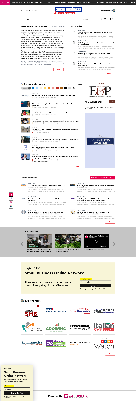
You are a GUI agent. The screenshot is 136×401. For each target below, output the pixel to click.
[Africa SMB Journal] (32, 310)
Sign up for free (95, 286)
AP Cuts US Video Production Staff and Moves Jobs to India (69, 2)
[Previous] (22, 244)
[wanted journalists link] (100, 91)
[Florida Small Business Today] (32, 327)
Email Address (86, 279)
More (58, 69)
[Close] (30, 367)
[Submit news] (11, 195)
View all (132, 2)
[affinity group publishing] (11, 202)
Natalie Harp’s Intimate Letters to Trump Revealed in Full (21, 2)
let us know (52, 63)
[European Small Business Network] (104, 310)
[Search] (101, 19)
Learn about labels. (75, 84)
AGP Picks (5, 2)
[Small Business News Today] (80, 343)
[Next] (114, 244)
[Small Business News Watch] (104, 343)
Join (112, 102)
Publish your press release (101, 178)
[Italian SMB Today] (104, 327)
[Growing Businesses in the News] (56, 327)
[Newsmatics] (11, 206)
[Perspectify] (11, 198)
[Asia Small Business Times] (56, 310)
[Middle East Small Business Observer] (56, 343)
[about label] (32, 97)
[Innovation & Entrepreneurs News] (80, 327)
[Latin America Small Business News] (32, 343)
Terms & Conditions (105, 289)
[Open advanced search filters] (105, 19)
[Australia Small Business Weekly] (80, 310)
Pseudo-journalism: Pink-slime (41, 161)
